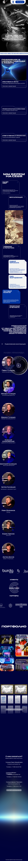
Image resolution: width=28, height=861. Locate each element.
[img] (7, 654)
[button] (7, 689)
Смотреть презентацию (9, 86)
